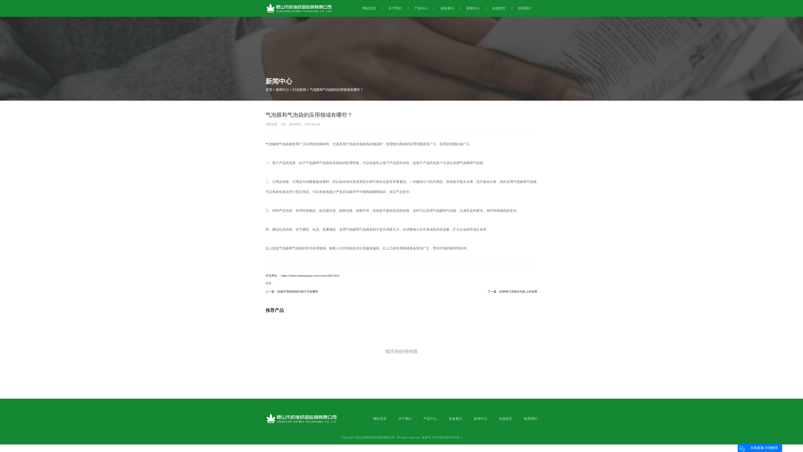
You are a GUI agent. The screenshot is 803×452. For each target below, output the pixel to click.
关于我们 (395, 8)
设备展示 (447, 8)
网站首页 (369, 8)
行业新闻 (299, 89)
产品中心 (421, 8)
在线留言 (499, 8)
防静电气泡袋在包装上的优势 (518, 291)
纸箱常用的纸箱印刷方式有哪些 (297, 291)
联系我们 (525, 8)
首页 (269, 89)
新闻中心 (473, 8)
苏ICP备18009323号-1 (447, 437)
